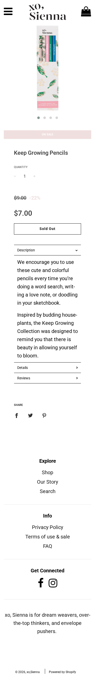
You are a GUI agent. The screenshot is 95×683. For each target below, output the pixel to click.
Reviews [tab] (23, 378)
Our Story (47, 482)
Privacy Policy (47, 527)
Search (47, 491)
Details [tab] (22, 368)
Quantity (21, 167)
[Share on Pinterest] (44, 415)
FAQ (47, 546)
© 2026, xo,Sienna (27, 672)
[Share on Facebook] (18, 415)
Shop (47, 472)
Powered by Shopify (62, 672)
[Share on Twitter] (30, 415)
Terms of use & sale (47, 537)
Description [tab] (26, 250)
